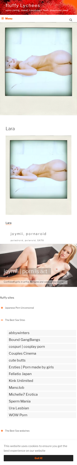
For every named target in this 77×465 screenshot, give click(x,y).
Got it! (38, 458)
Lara (8, 223)
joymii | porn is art (25, 271)
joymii (17, 234)
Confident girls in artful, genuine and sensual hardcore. (34, 281)
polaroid (30, 240)
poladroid (17, 240)
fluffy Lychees (23, 5)
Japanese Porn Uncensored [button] (19, 307)
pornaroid (36, 234)
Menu (8, 18)
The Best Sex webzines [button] (17, 430)
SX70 (40, 240)
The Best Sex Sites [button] (15, 320)
